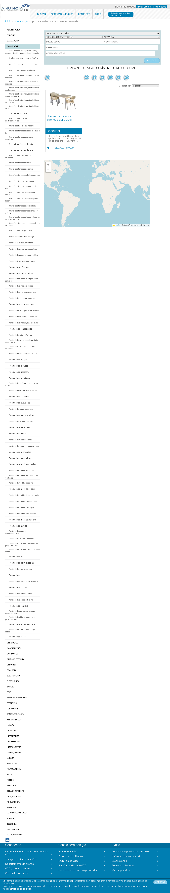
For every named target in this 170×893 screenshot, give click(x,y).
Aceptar (160, 882)
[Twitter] (119, 83)
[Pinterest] (126, 83)
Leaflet (117, 225)
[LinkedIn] (103, 83)
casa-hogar (21, 21)
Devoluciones (135, 860)
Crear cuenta (159, 6)
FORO (98, 14)
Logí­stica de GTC (81, 860)
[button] (48, 164)
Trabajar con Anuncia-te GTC (28, 859)
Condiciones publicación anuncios (135, 851)
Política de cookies (21, 889)
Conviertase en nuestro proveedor (81, 870)
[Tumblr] (111, 83)
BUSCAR (41, 14)
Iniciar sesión (144, 6)
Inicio (8, 21)
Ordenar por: (125, 86)
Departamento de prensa (28, 863)
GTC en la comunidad (28, 873)
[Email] (87, 83)
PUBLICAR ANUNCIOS (62, 14)
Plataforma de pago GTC (81, 865)
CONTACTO (84, 14)
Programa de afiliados (81, 856)
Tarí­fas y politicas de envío (135, 856)
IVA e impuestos (135, 870)
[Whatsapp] (47, 77)
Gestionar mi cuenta (135, 865)
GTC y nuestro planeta (28, 868)
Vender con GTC (81, 851)
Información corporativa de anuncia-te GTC (28, 853)
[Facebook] (95, 83)
